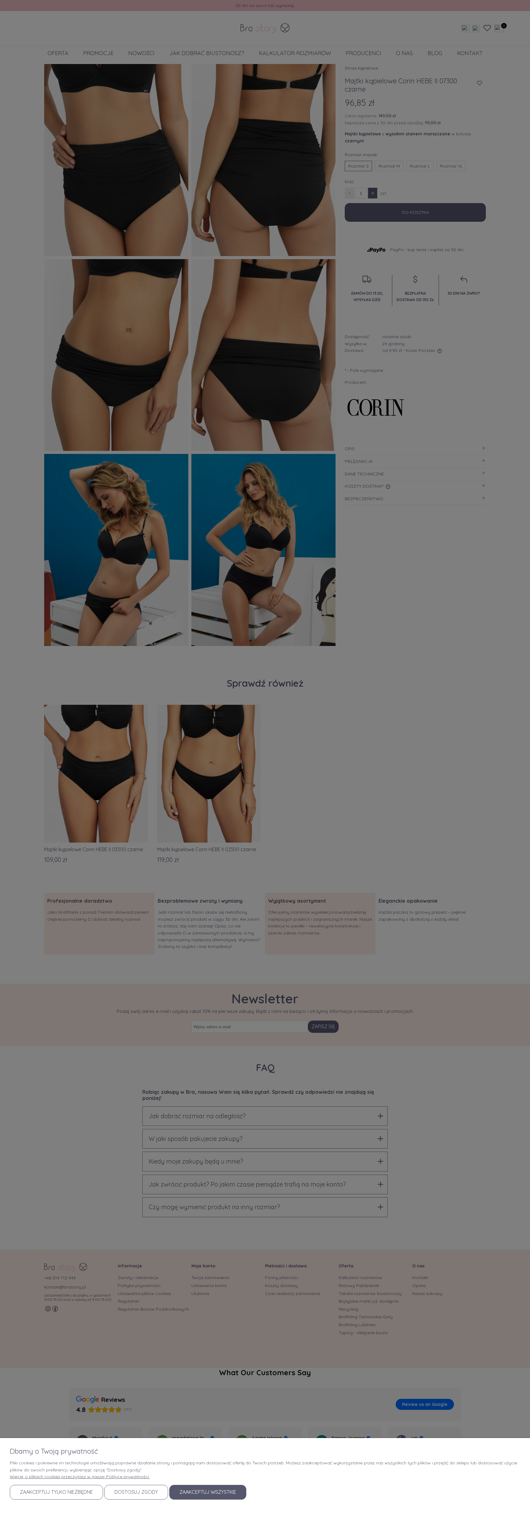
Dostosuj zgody (136, 1492)
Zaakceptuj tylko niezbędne (56, 1492)
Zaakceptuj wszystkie (207, 1492)
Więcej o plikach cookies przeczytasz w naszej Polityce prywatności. (80, 1476)
